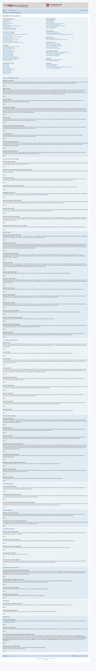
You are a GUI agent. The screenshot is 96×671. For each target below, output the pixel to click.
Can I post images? (6, 67)
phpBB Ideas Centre (57, 628)
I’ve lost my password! (7, 26)
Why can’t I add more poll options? (9, 51)
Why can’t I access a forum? (8, 53)
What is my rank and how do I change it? (10, 41)
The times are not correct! (7, 35)
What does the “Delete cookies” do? (9, 29)
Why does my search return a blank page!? (54, 45)
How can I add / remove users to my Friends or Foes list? (56, 39)
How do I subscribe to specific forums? (53, 54)
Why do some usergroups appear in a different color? (55, 25)
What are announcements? (8, 70)
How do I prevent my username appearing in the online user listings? (15, 34)
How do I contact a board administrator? (53, 68)
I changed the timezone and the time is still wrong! (12, 36)
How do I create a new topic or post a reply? (11, 46)
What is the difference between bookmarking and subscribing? (57, 52)
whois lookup (5, 636)
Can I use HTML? (6, 65)
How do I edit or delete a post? (8, 47)
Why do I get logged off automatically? (10, 28)
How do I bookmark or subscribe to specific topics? (55, 53)
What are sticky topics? (7, 71)
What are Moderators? (50, 21)
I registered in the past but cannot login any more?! (12, 25)
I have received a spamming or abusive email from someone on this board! (59, 34)
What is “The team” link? (50, 28)
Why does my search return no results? (53, 44)
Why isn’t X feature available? (51, 65)
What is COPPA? (6, 21)
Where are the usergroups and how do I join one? (55, 23)
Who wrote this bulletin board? (51, 64)
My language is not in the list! (8, 37)
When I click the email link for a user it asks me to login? (13, 42)
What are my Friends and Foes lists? (53, 38)
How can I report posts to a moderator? (10, 56)
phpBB (42, 194)
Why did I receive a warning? (8, 55)
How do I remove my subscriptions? (52, 55)
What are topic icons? (7, 73)
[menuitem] (4, 10)
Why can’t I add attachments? (8, 54)
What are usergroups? (50, 22)
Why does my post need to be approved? (10, 59)
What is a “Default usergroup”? (51, 26)
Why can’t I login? (6, 24)
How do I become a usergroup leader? (53, 24)
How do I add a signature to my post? (9, 48)
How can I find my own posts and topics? (53, 48)
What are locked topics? (7, 72)
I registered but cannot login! (8, 23)
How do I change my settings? (8, 33)
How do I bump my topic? (7, 60)
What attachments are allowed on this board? (54, 59)
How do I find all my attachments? (52, 60)
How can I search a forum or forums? (53, 43)
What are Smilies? (6, 66)
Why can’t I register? (6, 22)
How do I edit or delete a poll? (8, 52)
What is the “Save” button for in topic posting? (11, 58)
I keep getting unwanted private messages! (54, 33)
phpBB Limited (37, 620)
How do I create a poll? (7, 49)
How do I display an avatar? (8, 40)
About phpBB (5, 622)
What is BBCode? (6, 64)
